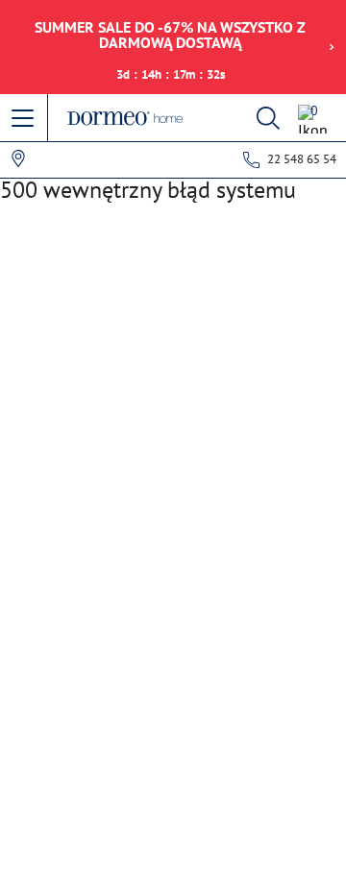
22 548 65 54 (301, 159)
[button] (24, 119)
